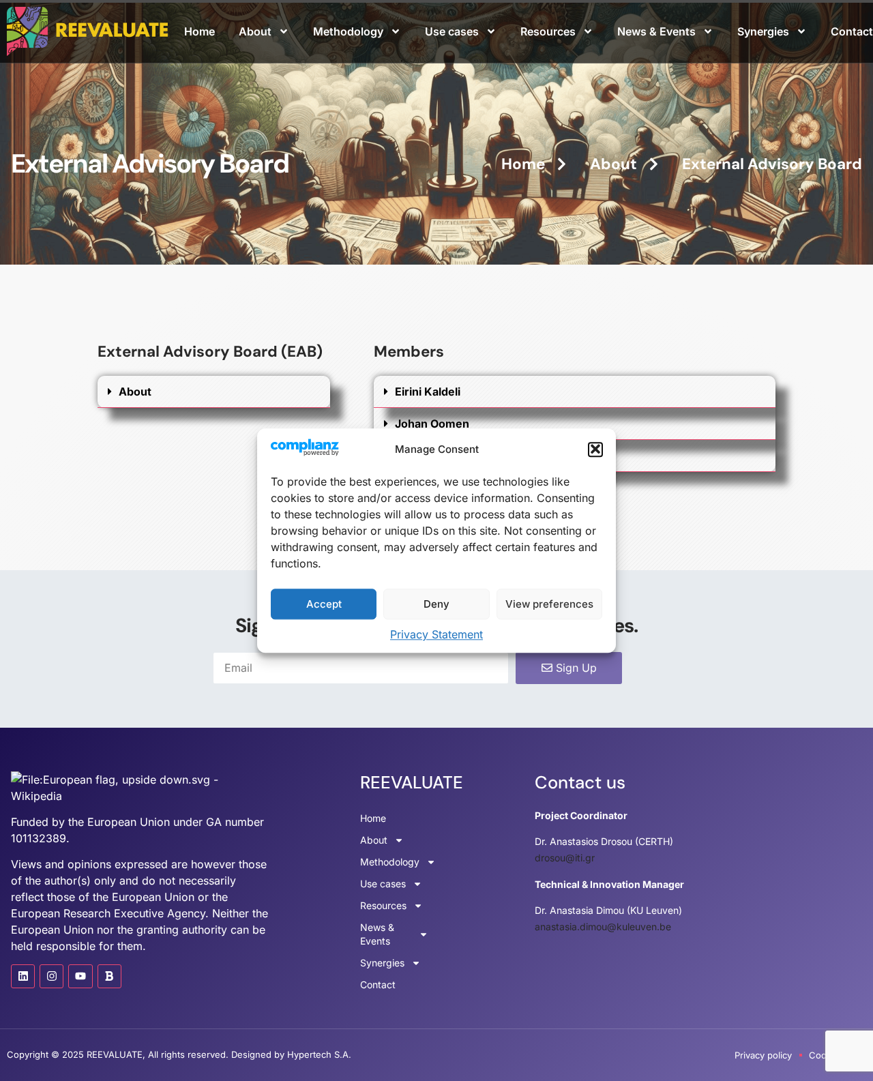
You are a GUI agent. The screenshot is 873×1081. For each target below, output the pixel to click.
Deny (436, 603)
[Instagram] (51, 976)
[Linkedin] (23, 976)
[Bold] (109, 976)
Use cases (452, 31)
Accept (324, 603)
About (255, 31)
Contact (852, 31)
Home (199, 31)
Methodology (348, 31)
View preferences (549, 603)
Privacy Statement (436, 634)
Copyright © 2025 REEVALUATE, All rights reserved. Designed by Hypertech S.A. (179, 1054)
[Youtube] (80, 976)
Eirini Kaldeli (427, 391)
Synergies (763, 31)
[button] (595, 449)
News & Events (656, 31)
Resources (548, 31)
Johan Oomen (432, 423)
